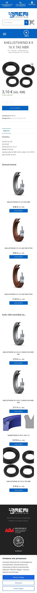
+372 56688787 (20, 6)
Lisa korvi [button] (18, 211)
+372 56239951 (20, 4)
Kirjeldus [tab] (6, 131)
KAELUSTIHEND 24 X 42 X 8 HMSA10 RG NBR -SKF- (18, 353)
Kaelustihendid (15, 118)
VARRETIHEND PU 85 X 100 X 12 (18, 435)
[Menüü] (4, 34)
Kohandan (18, 583)
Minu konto (32, 4)
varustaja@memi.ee (7, 4)
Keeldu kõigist (18, 588)
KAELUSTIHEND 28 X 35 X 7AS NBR (18, 481)
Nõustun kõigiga (18, 577)
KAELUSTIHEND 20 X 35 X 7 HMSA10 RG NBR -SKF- (18, 401)
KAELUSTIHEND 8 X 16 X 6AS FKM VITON (18, 248)
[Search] (26, 22)
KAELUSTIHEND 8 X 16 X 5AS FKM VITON (18, 294)
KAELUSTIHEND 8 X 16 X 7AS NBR (18, 52)
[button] (32, 64)
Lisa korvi (15, 108)
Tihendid (23, 118)
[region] (18, 574)
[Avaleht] (8, 50)
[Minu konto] (32, 2)
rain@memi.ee (7, 6)
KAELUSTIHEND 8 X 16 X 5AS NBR (18, 202)
